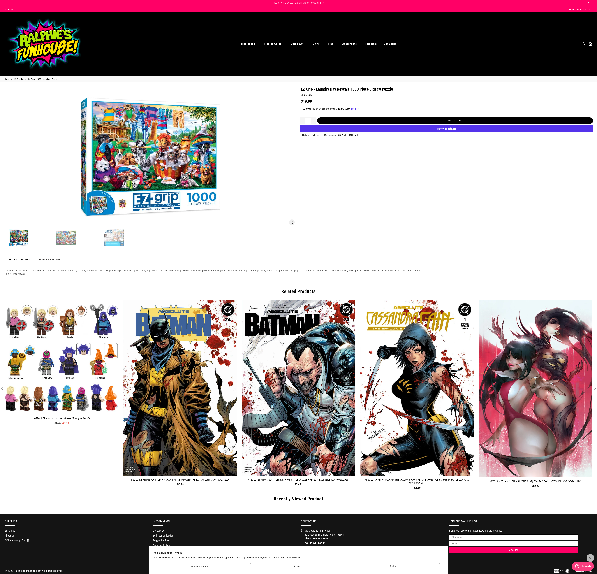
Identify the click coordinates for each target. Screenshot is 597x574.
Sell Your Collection (163, 535)
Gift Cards (390, 43)
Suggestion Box (161, 540)
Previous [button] (2, 388)
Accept (297, 566)
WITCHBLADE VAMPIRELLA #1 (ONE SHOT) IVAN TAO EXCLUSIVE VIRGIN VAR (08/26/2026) (535, 481)
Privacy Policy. (293, 557)
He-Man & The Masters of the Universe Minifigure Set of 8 (61, 418)
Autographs (349, 43)
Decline (393, 566)
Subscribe (513, 549)
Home (7, 79)
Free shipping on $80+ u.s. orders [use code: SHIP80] (298, 3)
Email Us (9, 9)
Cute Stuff (297, 43)
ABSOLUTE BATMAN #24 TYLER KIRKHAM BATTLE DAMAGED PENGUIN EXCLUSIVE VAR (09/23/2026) (298, 479)
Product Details (19, 259)
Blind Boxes (248, 43)
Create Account (584, 9)
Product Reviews (49, 259)
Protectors (370, 43)
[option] (32, 238)
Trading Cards (273, 43)
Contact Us (158, 530)
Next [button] (595, 388)
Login (571, 9)
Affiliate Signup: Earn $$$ (17, 540)
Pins (331, 43)
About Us (9, 535)
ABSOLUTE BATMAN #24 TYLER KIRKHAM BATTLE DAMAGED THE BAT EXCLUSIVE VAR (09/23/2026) (180, 479)
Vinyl (316, 43)
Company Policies (162, 545)
